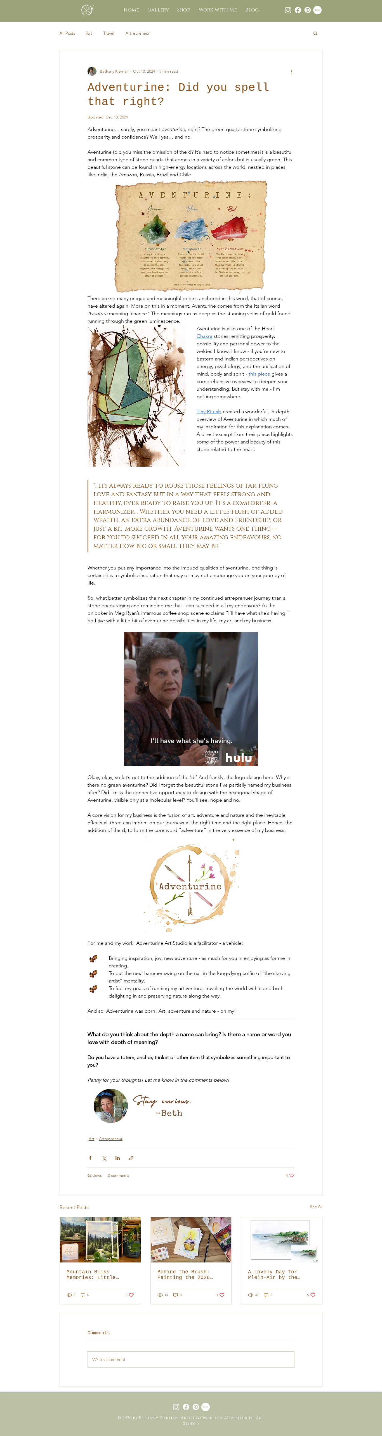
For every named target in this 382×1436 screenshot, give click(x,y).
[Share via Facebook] (90, 1158)
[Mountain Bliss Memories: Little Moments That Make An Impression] (100, 1239)
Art (89, 33)
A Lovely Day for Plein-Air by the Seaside (272, 1274)
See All (316, 1206)
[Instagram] (288, 10)
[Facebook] (298, 10)
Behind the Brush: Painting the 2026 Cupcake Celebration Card (186, 1274)
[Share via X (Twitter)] (104, 1158)
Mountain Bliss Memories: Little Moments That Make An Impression (97, 1274)
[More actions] (291, 71)
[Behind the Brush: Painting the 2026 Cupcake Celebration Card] (191, 1239)
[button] (315, 33)
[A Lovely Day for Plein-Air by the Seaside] (281, 1239)
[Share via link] (131, 1158)
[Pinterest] (307, 10)
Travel (108, 33)
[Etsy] (317, 10)
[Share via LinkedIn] (117, 1158)
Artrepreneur (138, 33)
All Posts (67, 33)
